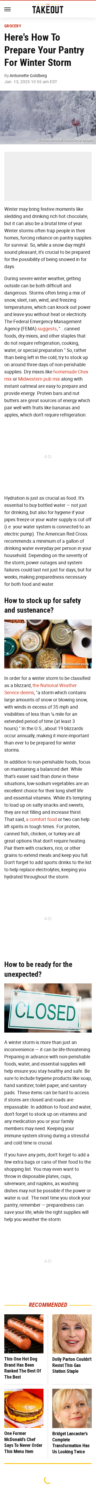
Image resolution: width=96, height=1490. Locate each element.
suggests (47, 329)
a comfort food (41, 819)
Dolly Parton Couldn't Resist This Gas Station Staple (71, 1365)
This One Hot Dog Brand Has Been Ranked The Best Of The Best (22, 1368)
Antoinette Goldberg (28, 75)
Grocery (12, 26)
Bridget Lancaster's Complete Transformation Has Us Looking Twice (71, 1442)
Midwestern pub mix (39, 379)
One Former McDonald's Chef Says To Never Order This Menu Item (23, 1442)
